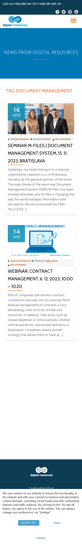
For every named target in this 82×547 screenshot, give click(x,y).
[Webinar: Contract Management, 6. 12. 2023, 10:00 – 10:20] (41, 240)
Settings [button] (40, 538)
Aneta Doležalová (20, 260)
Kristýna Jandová (19, 139)
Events (47, 139)
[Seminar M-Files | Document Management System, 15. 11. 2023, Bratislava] (41, 118)
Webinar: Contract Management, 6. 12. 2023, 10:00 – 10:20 (40, 278)
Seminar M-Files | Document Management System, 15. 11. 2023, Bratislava (40, 153)
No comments (63, 139)
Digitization (51, 260)
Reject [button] (57, 522)
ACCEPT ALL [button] (28, 522)
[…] (24, 209)
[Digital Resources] (15, 21)
